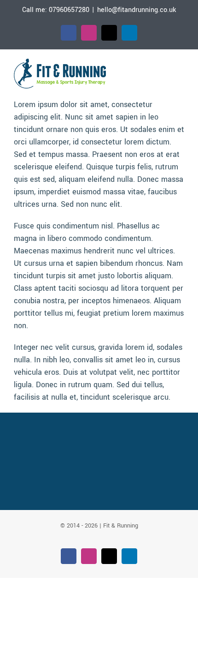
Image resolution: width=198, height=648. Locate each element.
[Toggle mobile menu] (180, 69)
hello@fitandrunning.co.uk (136, 10)
